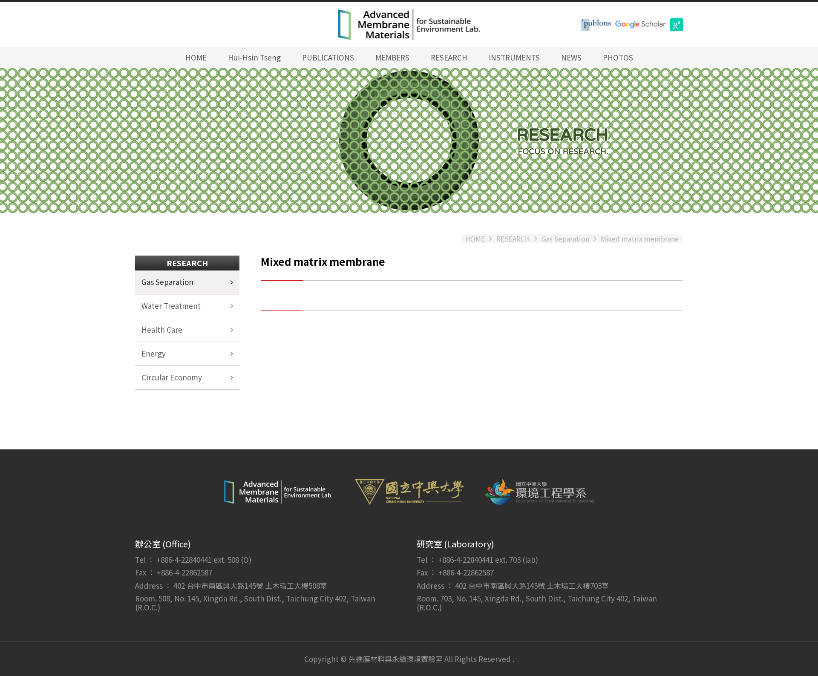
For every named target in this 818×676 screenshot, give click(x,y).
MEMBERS (392, 57)
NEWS (571, 57)
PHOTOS (618, 57)
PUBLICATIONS (328, 57)
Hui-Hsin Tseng (254, 57)
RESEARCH (449, 57)
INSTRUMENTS (514, 57)
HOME (196, 57)
